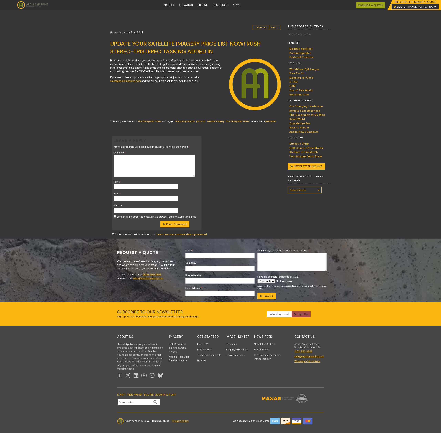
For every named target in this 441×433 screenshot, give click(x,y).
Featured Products (301, 57)
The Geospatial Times (149, 121)
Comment (120, 152)
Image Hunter (238, 336)
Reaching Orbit (299, 94)
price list (200, 121)
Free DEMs (203, 344)
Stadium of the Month (303, 152)
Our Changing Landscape (306, 106)
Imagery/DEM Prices (237, 349)
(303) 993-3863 (152, 274)
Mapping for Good (301, 77)
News (236, 5)
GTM (292, 86)
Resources (220, 5)
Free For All (296, 73)
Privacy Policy (180, 421)
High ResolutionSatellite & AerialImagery (178, 348)
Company (190, 262)
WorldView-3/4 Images (304, 69)
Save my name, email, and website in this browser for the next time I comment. (156, 216)
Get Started (208, 336)
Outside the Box (299, 123)
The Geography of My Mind (307, 114)
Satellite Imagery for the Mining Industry (267, 357)
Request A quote (370, 5)
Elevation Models (235, 355)
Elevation (186, 5)
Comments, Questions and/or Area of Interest (283, 250)
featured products (185, 121)
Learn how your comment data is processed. (182, 234)
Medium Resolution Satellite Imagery (179, 358)
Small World (297, 119)
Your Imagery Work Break (305, 156)
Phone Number (193, 275)
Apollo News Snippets (303, 131)
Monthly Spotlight (301, 48)
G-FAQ (293, 81)
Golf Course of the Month (306, 148)
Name (118, 181)
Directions (231, 344)
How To (201, 360)
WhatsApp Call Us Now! (307, 361)
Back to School (299, 127)
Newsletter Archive (308, 166)
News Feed (263, 336)
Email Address (193, 287)
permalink (270, 121)
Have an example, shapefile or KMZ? (278, 276)
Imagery (168, 5)
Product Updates (300, 53)
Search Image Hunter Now (416, 6)
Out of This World (301, 90)
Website (118, 205)
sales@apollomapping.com (148, 278)
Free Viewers (204, 349)
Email (117, 193)
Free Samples (261, 349)
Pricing (203, 5)
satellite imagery (215, 121)
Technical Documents (209, 355)
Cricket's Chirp (299, 143)
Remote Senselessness (304, 110)
